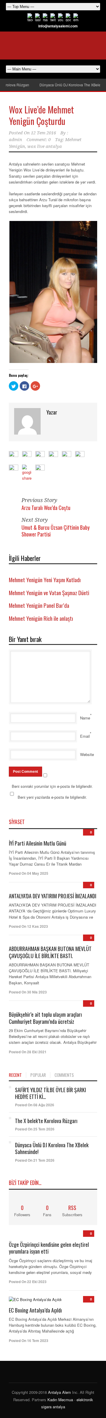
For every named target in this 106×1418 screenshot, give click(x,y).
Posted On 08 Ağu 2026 (34, 1104)
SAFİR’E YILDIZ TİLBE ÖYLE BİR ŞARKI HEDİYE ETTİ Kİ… (50, 1093)
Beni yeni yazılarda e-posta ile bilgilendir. (52, 797)
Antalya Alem (59, 1392)
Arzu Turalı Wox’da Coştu (45, 507)
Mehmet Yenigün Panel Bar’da (39, 605)
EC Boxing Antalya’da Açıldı (35, 1310)
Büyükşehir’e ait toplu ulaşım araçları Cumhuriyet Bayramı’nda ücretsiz (45, 1018)
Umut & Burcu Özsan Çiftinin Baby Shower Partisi (55, 531)
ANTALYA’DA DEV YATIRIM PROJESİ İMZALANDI (52, 896)
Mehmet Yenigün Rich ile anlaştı (41, 618)
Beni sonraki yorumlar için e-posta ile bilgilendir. (52, 786)
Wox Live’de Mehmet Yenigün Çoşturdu (41, 115)
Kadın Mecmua (60, 1399)
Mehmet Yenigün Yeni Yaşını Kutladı (45, 579)
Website (87, 754)
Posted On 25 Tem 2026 (34, 1129)
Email (85, 736)
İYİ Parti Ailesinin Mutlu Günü (37, 843)
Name (85, 718)
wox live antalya (44, 146)
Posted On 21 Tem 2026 (34, 1160)
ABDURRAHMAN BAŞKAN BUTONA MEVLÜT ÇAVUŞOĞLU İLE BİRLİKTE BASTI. (50, 952)
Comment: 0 (38, 139)
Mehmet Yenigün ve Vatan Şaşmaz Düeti (49, 592)
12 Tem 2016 (43, 133)
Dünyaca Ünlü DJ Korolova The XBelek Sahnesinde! (52, 1148)
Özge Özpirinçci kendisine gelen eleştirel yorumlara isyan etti (49, 1248)
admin (15, 139)
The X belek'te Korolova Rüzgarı (46, 1121)
